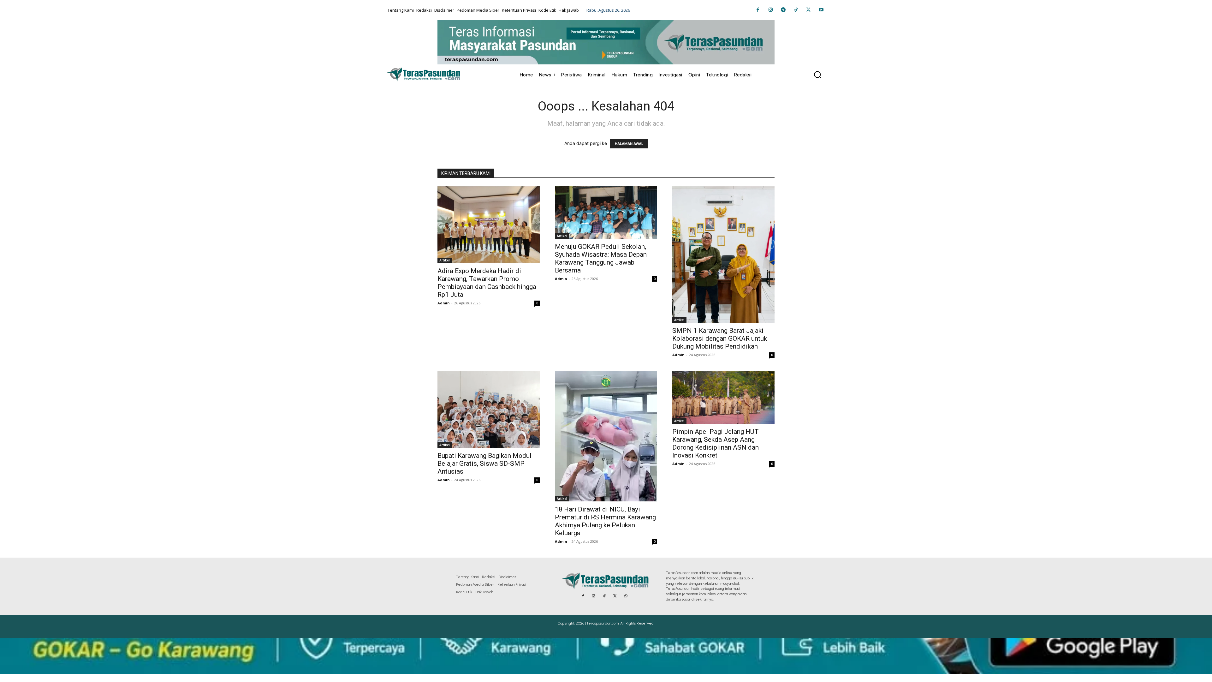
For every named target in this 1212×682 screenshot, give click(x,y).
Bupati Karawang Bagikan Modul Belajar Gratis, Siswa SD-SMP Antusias (484, 463)
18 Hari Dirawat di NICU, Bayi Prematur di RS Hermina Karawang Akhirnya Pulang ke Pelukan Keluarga (605, 521)
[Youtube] (821, 10)
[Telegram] (783, 10)
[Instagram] (770, 10)
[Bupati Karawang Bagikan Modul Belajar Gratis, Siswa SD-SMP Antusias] (488, 409)
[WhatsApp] (626, 596)
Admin (443, 303)
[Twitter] (808, 10)
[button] (817, 74)
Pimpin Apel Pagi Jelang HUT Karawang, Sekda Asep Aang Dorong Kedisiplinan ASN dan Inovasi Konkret (715, 443)
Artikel (444, 260)
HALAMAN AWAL (629, 143)
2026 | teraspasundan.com (597, 623)
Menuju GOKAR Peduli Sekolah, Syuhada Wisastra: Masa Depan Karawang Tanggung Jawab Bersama (601, 258)
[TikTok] (795, 10)
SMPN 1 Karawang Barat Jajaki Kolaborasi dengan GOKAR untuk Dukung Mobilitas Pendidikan (719, 338)
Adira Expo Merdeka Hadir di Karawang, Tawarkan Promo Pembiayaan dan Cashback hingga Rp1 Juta (486, 282)
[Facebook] (758, 10)
